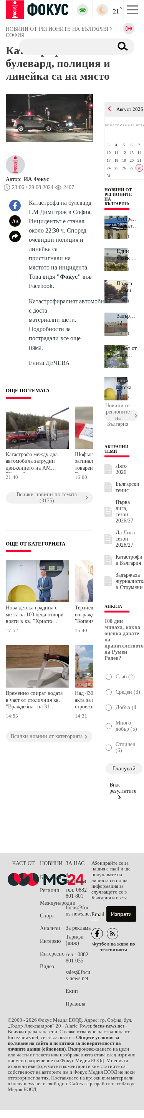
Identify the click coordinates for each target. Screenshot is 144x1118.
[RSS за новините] (112, 933)
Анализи (50, 928)
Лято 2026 (121, 469)
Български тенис (127, 487)
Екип (72, 991)
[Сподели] (15, 236)
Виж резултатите (122, 788)
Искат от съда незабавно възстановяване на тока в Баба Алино (127, 351)
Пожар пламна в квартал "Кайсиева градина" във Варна (127, 287)
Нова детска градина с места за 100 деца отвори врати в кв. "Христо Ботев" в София (35, 615)
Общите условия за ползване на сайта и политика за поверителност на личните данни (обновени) (64, 1043)
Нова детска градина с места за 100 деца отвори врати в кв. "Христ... (127, 384)
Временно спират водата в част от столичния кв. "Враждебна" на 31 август (34, 700)
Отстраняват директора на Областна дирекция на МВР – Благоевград (127, 222)
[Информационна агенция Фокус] (97, 933)
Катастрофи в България (129, 560)
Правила (75, 1004)
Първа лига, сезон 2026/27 (124, 511)
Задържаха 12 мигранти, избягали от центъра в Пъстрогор (127, 319)
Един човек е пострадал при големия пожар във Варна (127, 254)
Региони (50, 890)
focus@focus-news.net (78, 911)
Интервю (50, 941)
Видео (47, 966)
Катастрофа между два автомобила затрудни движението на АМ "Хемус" (32, 462)
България (50, 877)
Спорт (47, 916)
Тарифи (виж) (75, 940)
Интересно (52, 954)
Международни (53, 903)
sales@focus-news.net (78, 975)
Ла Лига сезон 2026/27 (125, 539)
